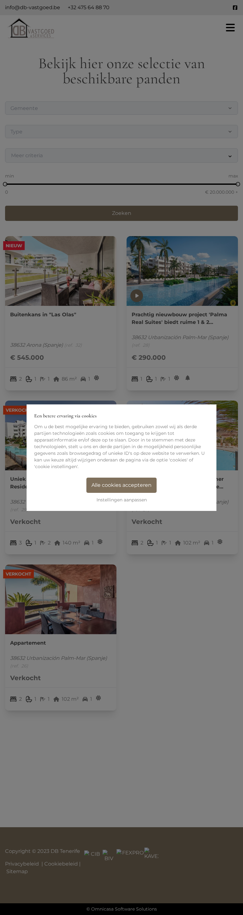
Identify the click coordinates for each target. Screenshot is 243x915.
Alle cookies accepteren (121, 485)
